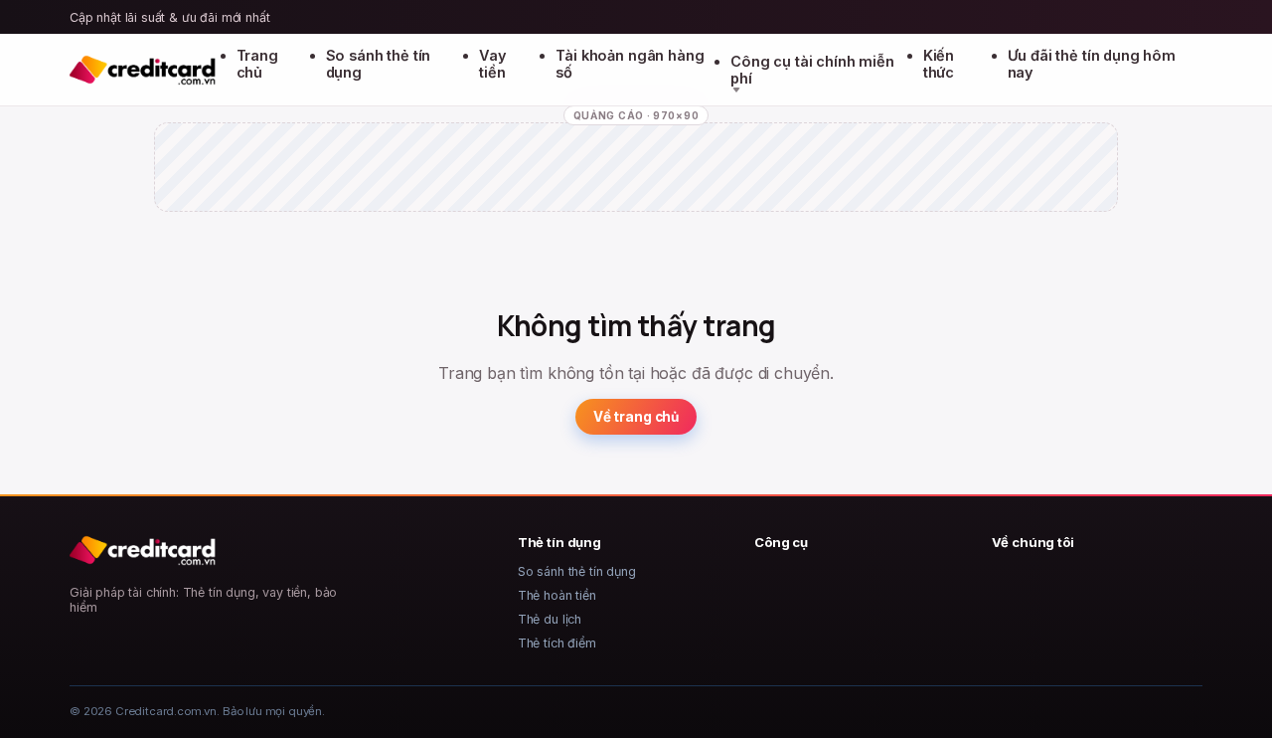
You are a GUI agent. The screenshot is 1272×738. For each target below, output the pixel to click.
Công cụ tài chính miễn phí (811, 70)
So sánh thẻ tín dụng (378, 64)
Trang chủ (257, 64)
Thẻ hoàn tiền (557, 595)
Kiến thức (938, 64)
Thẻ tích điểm (557, 643)
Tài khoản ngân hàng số (630, 64)
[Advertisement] (636, 184)
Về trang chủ (636, 417)
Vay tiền (493, 64)
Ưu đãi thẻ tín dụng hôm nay (1092, 64)
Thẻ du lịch (549, 619)
